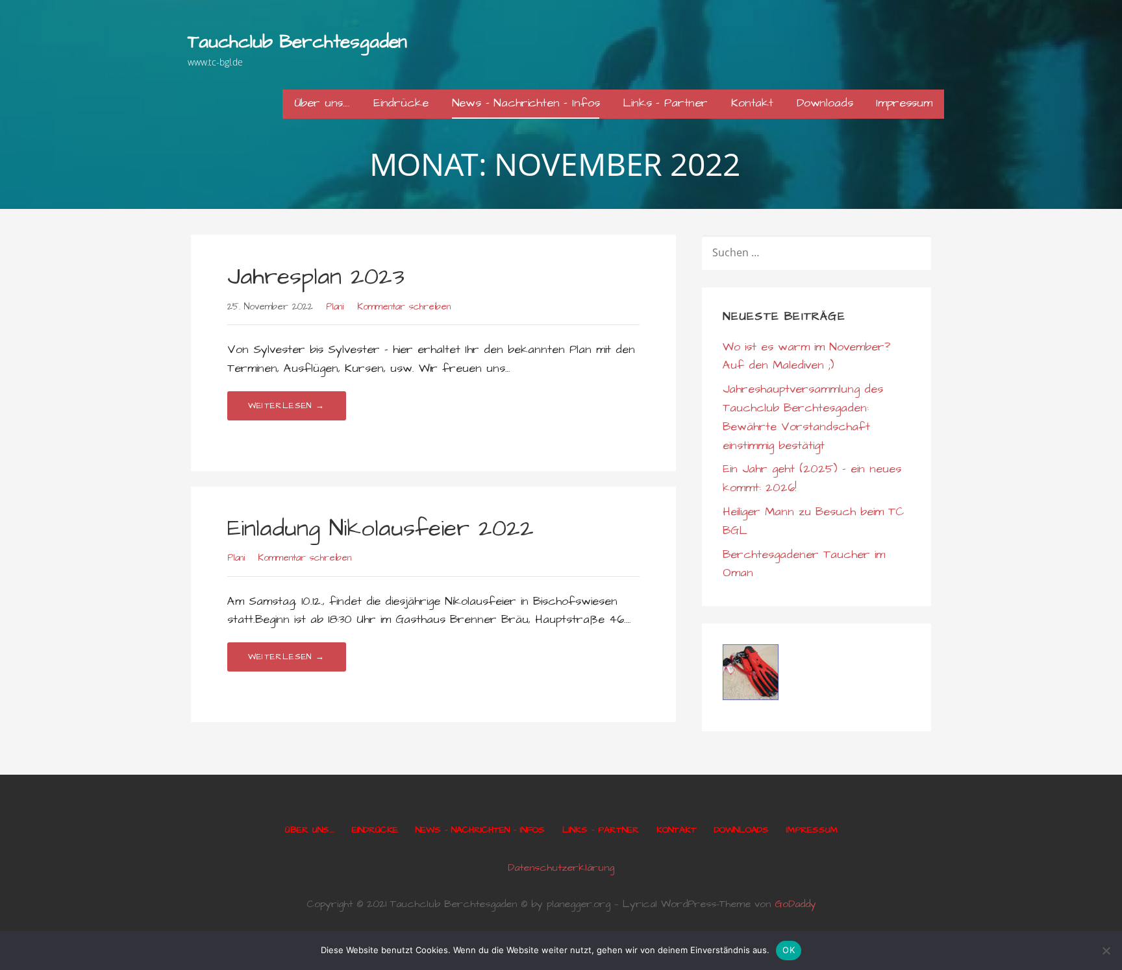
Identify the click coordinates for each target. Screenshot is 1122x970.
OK (788, 950)
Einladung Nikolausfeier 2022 (380, 528)
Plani (334, 306)
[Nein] (1105, 950)
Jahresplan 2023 (316, 276)
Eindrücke (401, 103)
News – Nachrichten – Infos (526, 103)
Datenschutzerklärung (561, 867)
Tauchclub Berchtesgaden (297, 42)
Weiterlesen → (286, 405)
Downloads (825, 103)
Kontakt (752, 103)
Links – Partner (665, 103)
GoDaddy (795, 904)
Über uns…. (322, 103)
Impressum (904, 103)
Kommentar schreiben (404, 306)
